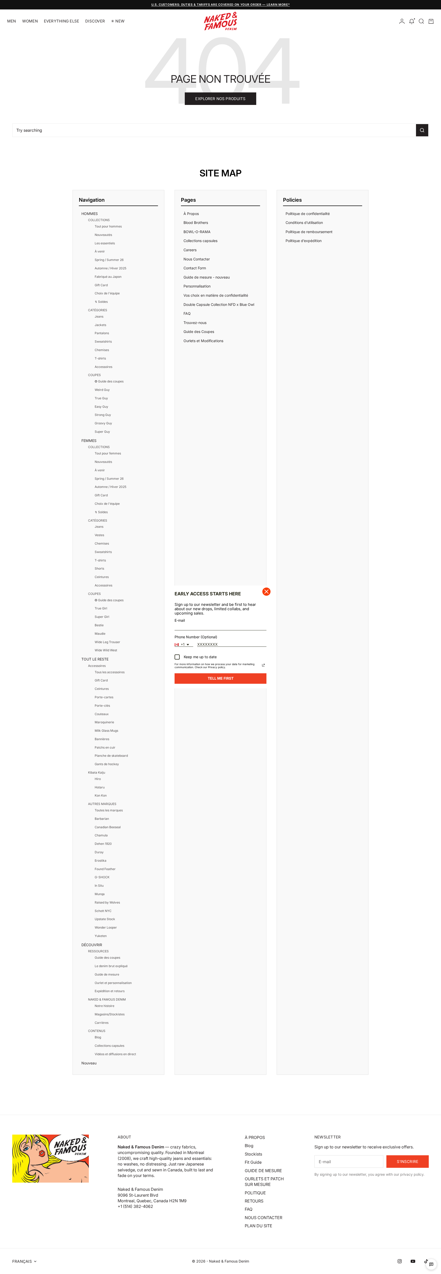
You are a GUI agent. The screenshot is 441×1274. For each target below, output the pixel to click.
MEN (11, 21)
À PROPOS (255, 1137)
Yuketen (101, 936)
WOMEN (30, 21)
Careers (190, 250)
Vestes (99, 535)
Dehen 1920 (103, 844)
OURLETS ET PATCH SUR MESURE (264, 1181)
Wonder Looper (106, 927)
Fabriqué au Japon (108, 277)
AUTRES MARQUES (102, 804)
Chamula (101, 835)
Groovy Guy (103, 423)
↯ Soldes (101, 302)
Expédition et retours (110, 991)
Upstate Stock (105, 919)
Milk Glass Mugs (106, 730)
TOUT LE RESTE (94, 659)
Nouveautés (103, 235)
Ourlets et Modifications (203, 341)
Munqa (100, 894)
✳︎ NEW (118, 21)
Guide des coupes (107, 957)
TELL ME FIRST (221, 678)
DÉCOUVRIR (91, 945)
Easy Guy (101, 406)
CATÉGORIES (97, 310)
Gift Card (101, 285)
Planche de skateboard (111, 756)
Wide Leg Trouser (107, 642)
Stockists (253, 1154)
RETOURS (254, 1201)
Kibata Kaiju (96, 772)
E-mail (180, 620)
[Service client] (431, 1264)
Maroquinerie (104, 722)
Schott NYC (103, 911)
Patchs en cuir (105, 747)
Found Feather (105, 869)
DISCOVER (95, 21)
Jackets (100, 325)
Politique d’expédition (304, 240)
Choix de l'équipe (107, 293)
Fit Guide (253, 1162)
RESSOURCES (98, 951)
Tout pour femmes (108, 453)
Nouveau (88, 1063)
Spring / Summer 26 (109, 260)
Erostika (100, 860)
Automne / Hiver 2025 (110, 268)
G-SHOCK (102, 877)
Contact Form (194, 268)
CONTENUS (96, 1031)
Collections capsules (109, 1046)
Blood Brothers (195, 222)
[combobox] (184, 644)
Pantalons (102, 333)
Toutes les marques (109, 810)
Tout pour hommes (108, 226)
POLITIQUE (255, 1192)
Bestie (99, 625)
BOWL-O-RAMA (197, 232)
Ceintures (102, 577)
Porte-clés (102, 705)
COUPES (94, 375)
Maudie (100, 633)
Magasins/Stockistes (110, 1014)
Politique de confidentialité (308, 213)
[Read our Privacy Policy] (263, 665)
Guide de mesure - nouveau (206, 277)
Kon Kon (101, 795)
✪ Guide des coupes (109, 381)
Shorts (99, 568)
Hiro (98, 779)
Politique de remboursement (309, 232)
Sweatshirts (103, 341)
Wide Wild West (106, 650)
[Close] (266, 591)
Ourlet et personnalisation (113, 983)
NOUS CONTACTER (263, 1217)
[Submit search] (422, 130)
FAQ (187, 313)
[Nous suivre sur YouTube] (412, 1261)
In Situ (99, 885)
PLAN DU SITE (258, 1225)
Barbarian (102, 819)
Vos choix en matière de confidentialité (215, 295)
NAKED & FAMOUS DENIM (107, 999)
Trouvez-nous (194, 322)
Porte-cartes (104, 697)
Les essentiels (105, 243)
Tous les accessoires (110, 672)
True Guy (101, 398)
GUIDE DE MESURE (263, 1170)
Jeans (99, 316)
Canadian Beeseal (108, 827)
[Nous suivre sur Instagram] (399, 1261)
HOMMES (89, 213)
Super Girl (102, 617)
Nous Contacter (196, 259)
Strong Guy (103, 415)
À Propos (191, 213)
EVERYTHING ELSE (61, 21)
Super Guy (102, 432)
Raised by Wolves (107, 902)
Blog (98, 1037)
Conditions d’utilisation (304, 222)
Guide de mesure (107, 974)
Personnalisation (197, 286)
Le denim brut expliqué (111, 966)
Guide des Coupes (198, 331)
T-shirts (100, 358)
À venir (100, 251)
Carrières (101, 1023)
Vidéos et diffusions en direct (115, 1054)
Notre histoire (104, 1006)
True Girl (101, 608)
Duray (99, 852)
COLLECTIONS (99, 220)
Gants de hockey (107, 764)
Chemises (102, 350)
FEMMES (88, 440)
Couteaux (102, 714)
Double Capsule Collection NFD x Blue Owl (218, 304)
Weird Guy (102, 390)
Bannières (102, 739)
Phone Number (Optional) (196, 637)
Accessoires (103, 367)
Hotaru (100, 787)
